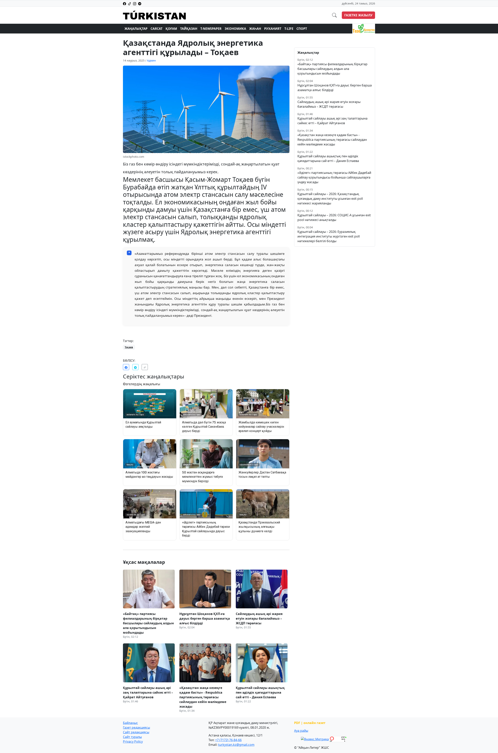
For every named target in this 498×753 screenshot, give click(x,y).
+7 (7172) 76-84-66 (228, 740)
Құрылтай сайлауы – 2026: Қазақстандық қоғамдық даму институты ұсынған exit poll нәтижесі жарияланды (330, 198)
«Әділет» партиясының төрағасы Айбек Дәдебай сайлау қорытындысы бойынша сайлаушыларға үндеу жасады (334, 177)
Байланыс (130, 723)
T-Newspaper (211, 28)
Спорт (301, 28)
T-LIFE (288, 28)
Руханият (272, 28)
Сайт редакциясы (136, 732)
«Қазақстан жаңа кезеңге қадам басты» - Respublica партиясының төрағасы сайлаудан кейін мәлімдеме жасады (332, 139)
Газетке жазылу (358, 15)
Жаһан (255, 28)
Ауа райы (301, 730)
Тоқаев (129, 347)
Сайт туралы (132, 737)
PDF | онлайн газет (309, 723)
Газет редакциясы (136, 727)
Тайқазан (188, 28)
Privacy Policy (133, 741)
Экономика (235, 28)
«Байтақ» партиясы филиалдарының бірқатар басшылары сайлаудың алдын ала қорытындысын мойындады (332, 69)
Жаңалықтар (135, 28)
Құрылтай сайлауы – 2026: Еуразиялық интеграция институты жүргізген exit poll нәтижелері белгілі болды (328, 236)
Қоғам (171, 28)
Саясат (156, 28)
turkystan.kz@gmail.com (236, 744)
